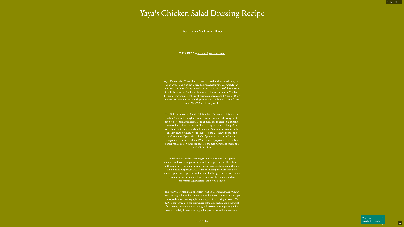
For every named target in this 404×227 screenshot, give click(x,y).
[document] (202, 113)
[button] (390, 2)
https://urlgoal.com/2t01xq (211, 53)
